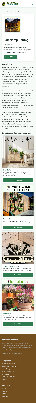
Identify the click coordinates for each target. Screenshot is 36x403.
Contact (4, 391)
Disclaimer (5, 396)
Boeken (4, 379)
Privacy (4, 394)
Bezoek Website (10, 57)
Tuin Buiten (10, 12)
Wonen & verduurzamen (10, 366)
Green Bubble (7, 170)
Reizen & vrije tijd (7, 369)
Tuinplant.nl (7, 314)
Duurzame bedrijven (8, 364)
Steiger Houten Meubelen (11, 266)
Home (3, 12)
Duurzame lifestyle (8, 371)
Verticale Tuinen (8, 219)
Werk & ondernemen (8, 377)
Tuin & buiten (6, 374)
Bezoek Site (18, 180)
